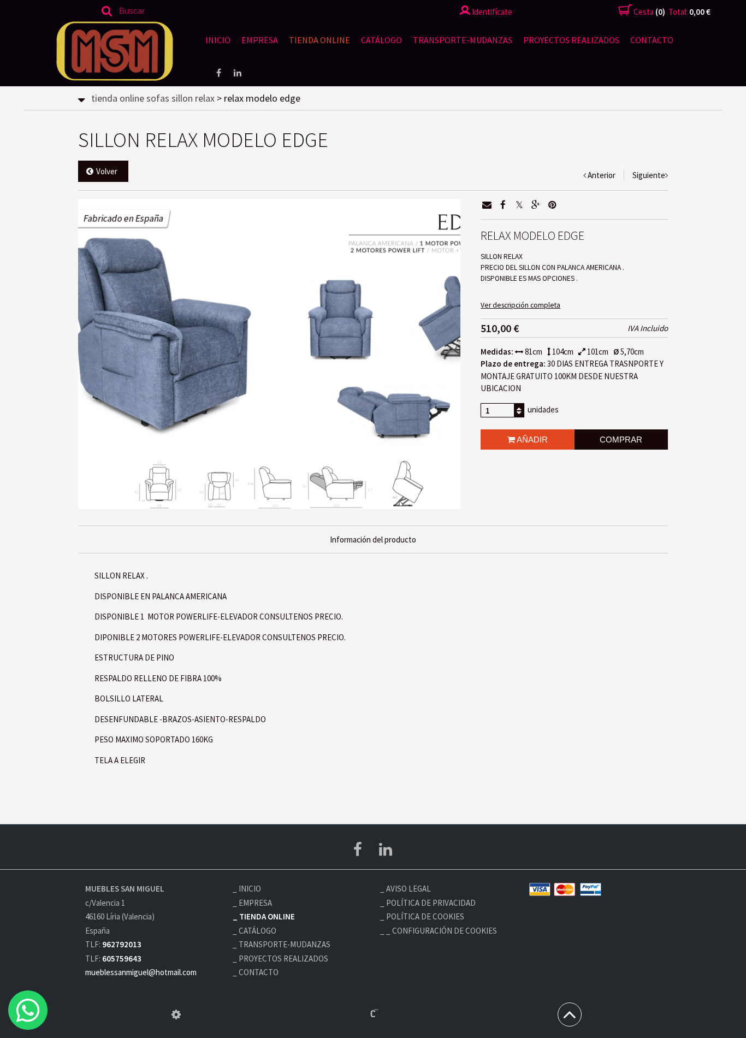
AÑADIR (531, 439)
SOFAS (157, 98)
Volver (106, 171)
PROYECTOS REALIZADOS (571, 39)
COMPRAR (621, 439)
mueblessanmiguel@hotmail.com (141, 972)
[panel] (176, 1014)
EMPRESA (259, 39)
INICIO (217, 39)
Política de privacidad (431, 903)
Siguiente (648, 175)
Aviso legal (408, 888)
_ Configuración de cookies (441, 930)
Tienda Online (319, 39)
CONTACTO (651, 39)
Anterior (601, 175)
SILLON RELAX (193, 98)
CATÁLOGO (381, 39)
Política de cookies (425, 916)
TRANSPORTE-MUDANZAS (462, 39)
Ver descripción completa (520, 305)
